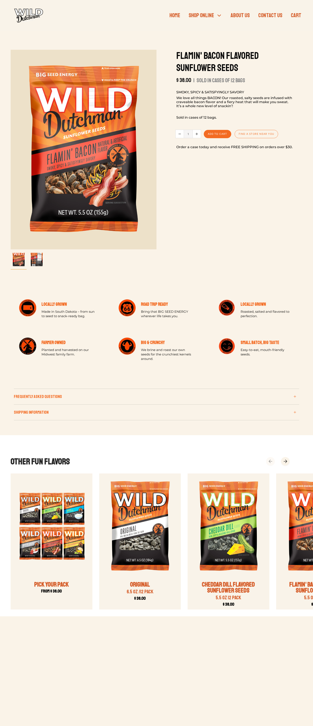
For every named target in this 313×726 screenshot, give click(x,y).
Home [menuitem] (174, 15)
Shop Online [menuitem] (201, 15)
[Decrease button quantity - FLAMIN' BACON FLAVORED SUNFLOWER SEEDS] (179, 134)
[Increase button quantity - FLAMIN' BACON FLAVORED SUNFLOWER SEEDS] (196, 134)
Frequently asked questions (38, 396)
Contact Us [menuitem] (270, 15)
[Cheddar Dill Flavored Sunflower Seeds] (228, 526)
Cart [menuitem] (296, 15)
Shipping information (31, 412)
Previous (10, 149)
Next (285, 461)
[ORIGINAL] (140, 526)
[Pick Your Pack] (51, 526)
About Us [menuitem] (240, 15)
